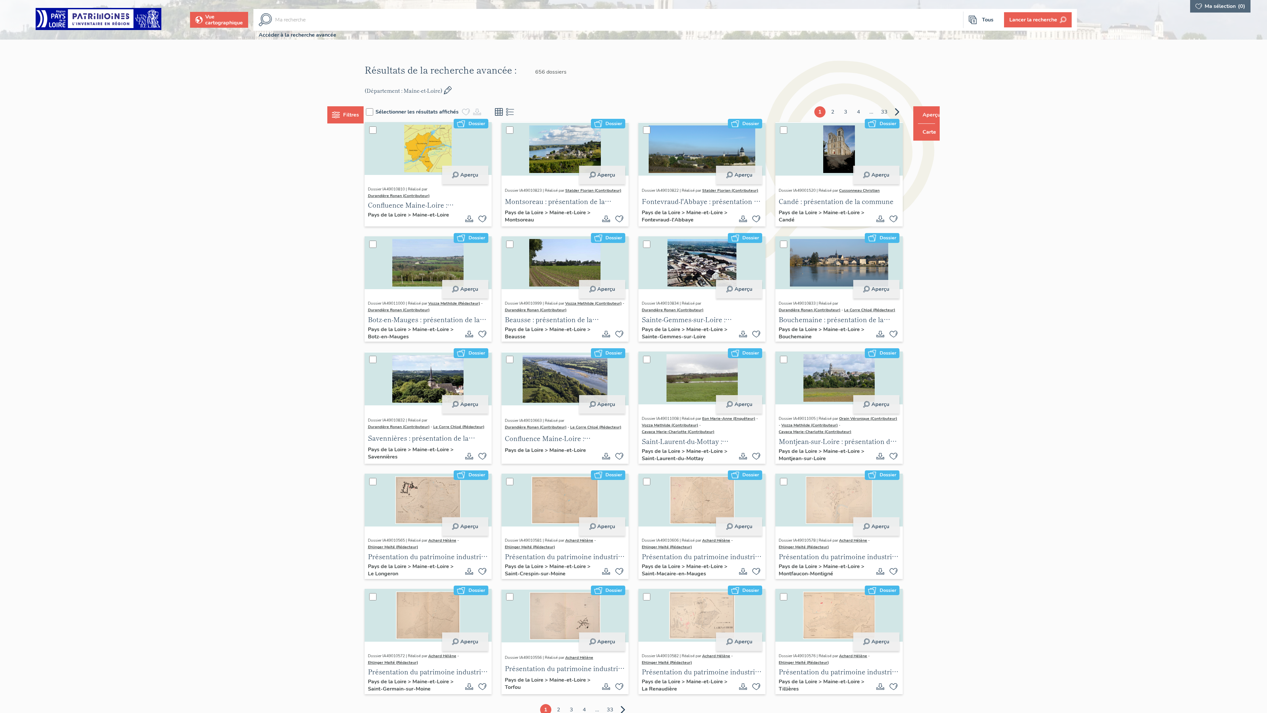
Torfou (524, 701)
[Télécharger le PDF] (475, 220)
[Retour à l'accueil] (98, 20)
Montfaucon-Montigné (804, 588)
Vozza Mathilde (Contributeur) (539, 311)
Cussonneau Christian (853, 190)
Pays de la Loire (400, 215)
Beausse (526, 344)
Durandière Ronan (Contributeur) (411, 195)
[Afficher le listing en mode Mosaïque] (511, 112)
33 (871, 112)
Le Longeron (400, 588)
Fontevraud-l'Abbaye (672, 222)
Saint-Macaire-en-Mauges (678, 588)
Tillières (787, 703)
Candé (785, 220)
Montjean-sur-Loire (801, 472)
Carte (924, 132)
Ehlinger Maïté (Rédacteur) (405, 561)
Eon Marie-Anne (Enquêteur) (728, 427)
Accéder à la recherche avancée (297, 35)
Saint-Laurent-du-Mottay (677, 471)
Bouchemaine (793, 344)
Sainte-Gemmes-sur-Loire (678, 342)
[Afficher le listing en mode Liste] (523, 112)
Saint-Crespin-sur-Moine (546, 588)
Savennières (399, 471)
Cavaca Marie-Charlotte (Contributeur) (678, 441)
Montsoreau (530, 222)
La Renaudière (664, 703)
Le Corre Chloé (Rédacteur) (798, 317)
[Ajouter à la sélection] (489, 220)
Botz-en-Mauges (405, 342)
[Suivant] (884, 112)
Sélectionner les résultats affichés (429, 112)
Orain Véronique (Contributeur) (802, 432)
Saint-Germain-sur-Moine (416, 703)
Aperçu (475, 175)
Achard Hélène (454, 554)
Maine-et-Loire (443, 215)
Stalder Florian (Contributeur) (539, 195)
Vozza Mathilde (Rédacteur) (466, 306)
